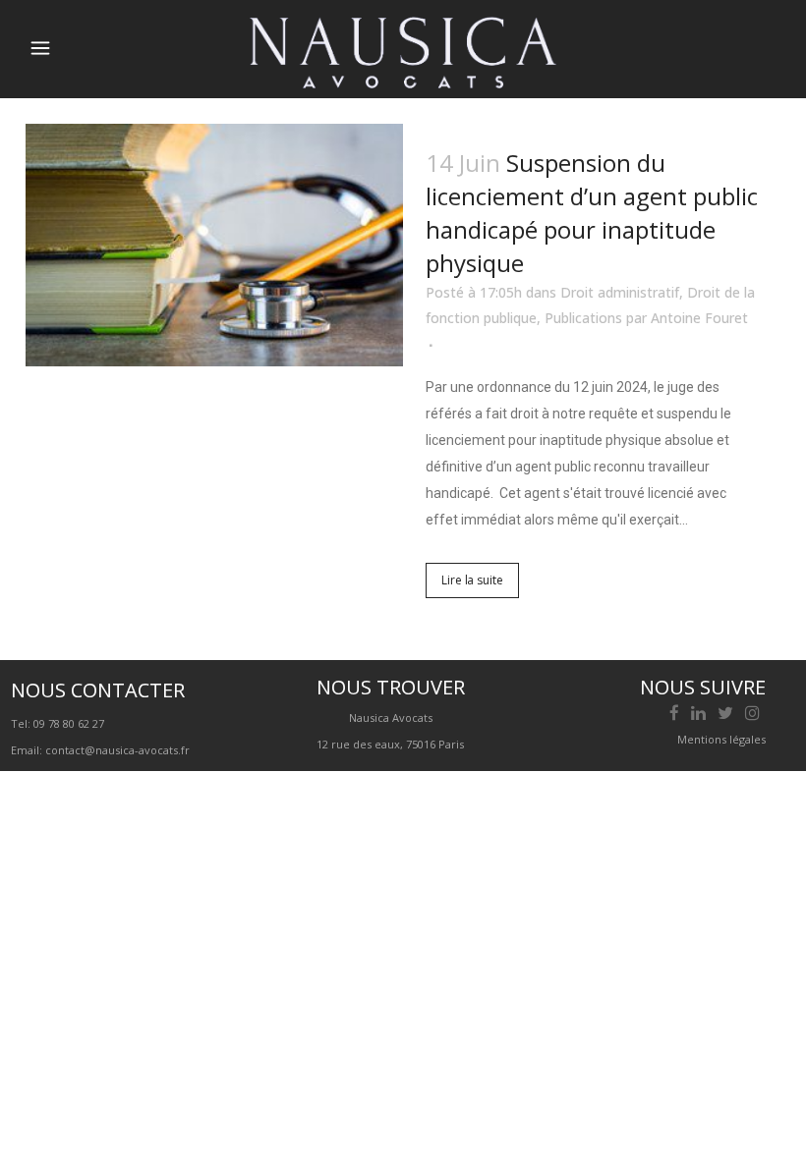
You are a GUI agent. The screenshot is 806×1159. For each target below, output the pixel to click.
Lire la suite (472, 580)
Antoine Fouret (699, 317)
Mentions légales (721, 739)
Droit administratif (619, 292)
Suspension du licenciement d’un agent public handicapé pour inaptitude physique (592, 212)
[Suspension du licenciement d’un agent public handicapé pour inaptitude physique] (214, 245)
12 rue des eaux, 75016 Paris (390, 744)
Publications (583, 317)
